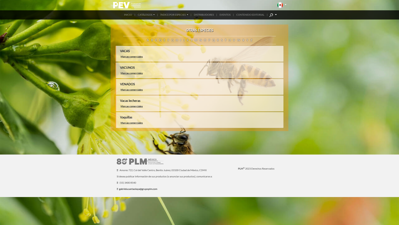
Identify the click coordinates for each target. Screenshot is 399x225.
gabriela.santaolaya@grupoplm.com (138, 188)
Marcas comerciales (132, 56)
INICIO (128, 14)
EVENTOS (225, 14)
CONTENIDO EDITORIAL (250, 14)
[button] (281, 5)
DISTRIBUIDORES (204, 14)
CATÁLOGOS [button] (145, 14)
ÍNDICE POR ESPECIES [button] (173, 14)
